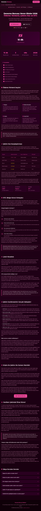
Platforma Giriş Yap (21, 396)
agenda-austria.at (26, 507)
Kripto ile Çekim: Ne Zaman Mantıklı (10, 76)
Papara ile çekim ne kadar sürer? (10, 473)
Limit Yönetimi (7, 72)
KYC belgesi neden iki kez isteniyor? (11, 481)
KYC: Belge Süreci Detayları (9, 69)
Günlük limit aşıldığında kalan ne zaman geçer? (14, 493)
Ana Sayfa (2, 4)
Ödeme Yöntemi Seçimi (8, 65)
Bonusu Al (37, 1)
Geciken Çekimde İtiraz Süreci (9, 79)
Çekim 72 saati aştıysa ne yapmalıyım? (11, 489)
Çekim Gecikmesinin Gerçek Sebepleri (11, 74)
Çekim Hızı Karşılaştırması (9, 67)
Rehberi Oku (27, 24)
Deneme (6, 2)
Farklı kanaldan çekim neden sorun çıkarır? (12, 485)
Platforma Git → (16, 24)
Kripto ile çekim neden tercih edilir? (11, 477)
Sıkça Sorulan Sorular (8, 81)
